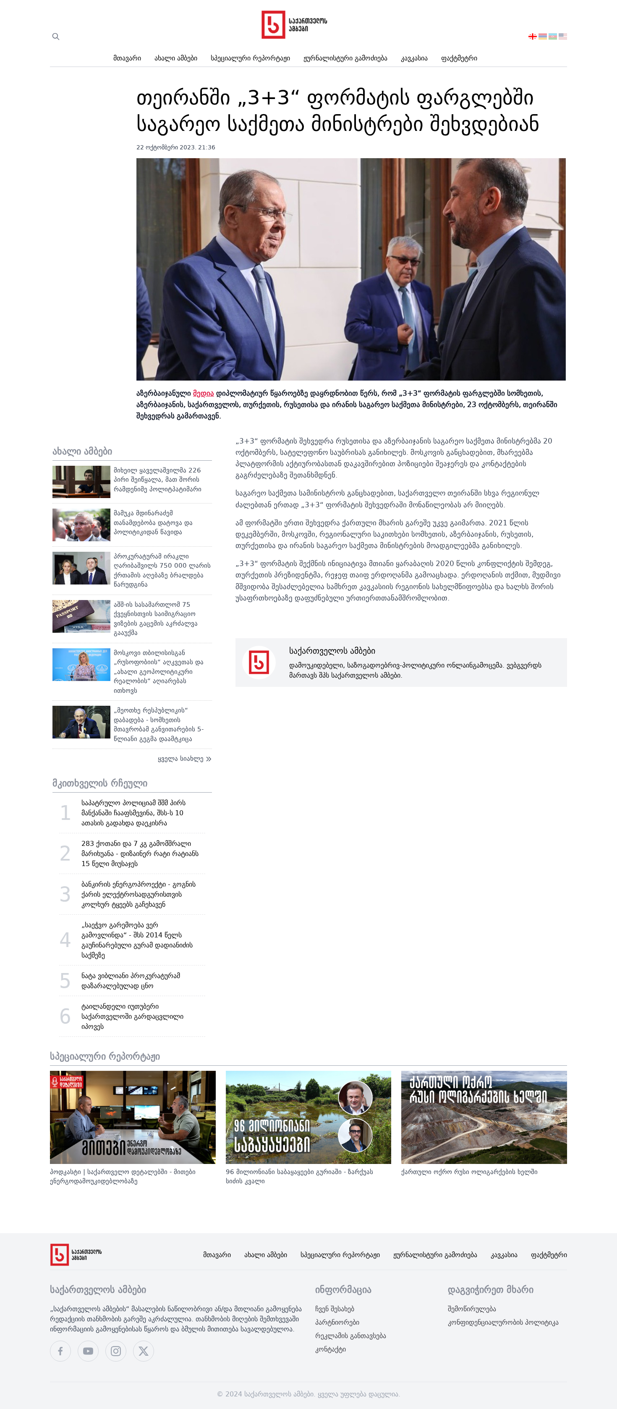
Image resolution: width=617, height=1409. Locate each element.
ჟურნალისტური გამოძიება (345, 57)
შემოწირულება (472, 1309)
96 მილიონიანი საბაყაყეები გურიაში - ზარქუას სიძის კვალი (299, 1176)
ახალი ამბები (175, 57)
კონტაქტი (330, 1349)
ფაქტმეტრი (459, 57)
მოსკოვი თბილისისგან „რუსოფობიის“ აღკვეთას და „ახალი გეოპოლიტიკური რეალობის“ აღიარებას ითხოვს (159, 671)
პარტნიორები (337, 1322)
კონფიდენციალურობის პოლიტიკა (503, 1322)
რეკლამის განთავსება (350, 1335)
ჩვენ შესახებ (334, 1309)
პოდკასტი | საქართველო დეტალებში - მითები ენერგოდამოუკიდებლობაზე (123, 1176)
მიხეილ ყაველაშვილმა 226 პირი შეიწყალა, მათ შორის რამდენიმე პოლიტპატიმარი (157, 479)
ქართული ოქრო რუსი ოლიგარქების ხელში (469, 1171)
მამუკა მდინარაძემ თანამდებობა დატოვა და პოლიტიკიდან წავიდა (153, 522)
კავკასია (414, 57)
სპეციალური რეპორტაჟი (250, 57)
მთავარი (127, 57)
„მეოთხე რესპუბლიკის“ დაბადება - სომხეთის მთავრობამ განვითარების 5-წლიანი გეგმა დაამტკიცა (159, 724)
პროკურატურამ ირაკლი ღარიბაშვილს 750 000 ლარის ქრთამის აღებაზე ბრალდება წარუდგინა (162, 570)
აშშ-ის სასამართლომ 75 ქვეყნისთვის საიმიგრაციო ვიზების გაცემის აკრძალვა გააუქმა (156, 618)
